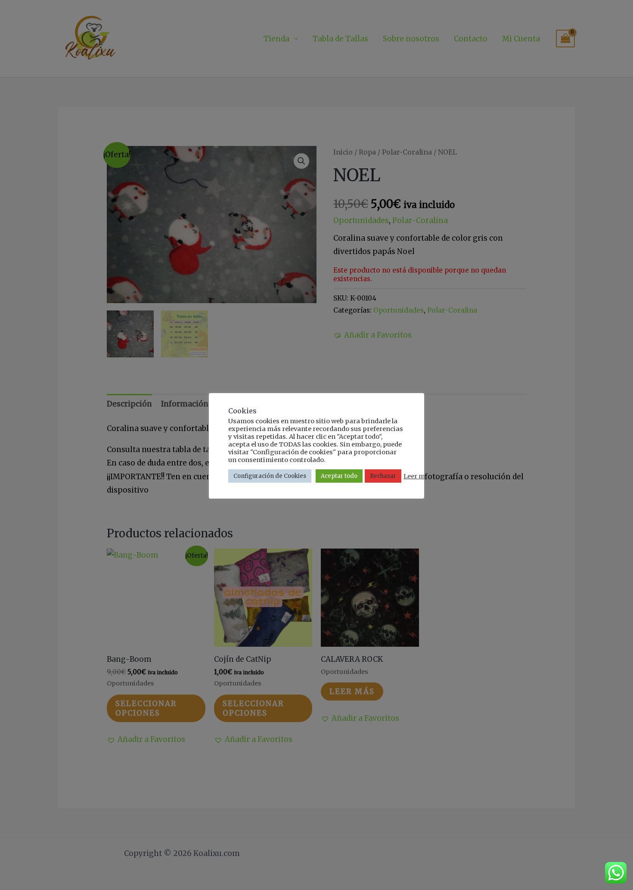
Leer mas (417, 476)
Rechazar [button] (383, 476)
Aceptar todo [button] (339, 476)
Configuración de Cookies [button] (269, 476)
